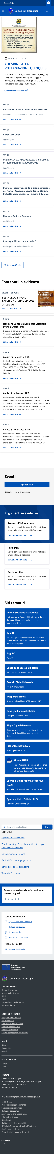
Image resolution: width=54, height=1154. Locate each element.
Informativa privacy (10, 1116)
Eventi (4, 1066)
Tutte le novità (11, 265)
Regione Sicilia (9, 3)
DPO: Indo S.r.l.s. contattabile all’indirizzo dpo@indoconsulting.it (19, 1127)
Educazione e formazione (12, 1023)
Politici (4, 999)
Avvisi (4, 1050)
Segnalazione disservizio (12, 1107)
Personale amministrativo (12, 1002)
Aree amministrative (10, 993)
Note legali (6, 1119)
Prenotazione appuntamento (14, 1104)
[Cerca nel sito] (47, 11)
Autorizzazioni (8, 1020)
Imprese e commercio (11, 1026)
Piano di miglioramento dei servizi (16, 1132)
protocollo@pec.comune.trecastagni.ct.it (23, 1096)
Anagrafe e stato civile (11, 1017)
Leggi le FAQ (7, 1101)
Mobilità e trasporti (10, 1029)
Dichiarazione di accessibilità (14, 1122)
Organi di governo (9, 990)
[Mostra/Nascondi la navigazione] (3, 10)
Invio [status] (47, 826)
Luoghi (4, 1063)
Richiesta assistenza (10, 1110)
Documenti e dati (9, 1005)
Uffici (4, 996)
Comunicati (6, 1047)
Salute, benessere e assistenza (15, 1032)
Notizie (5, 1044)
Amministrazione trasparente (14, 1113)
